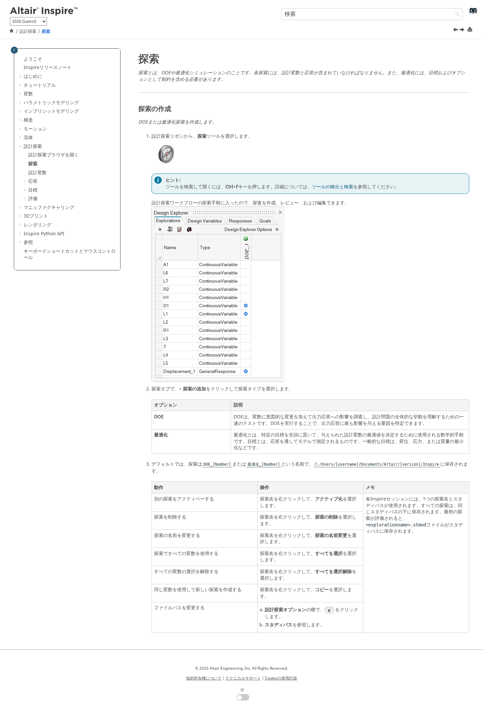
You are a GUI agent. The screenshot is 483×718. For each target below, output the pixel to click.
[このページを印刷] (470, 30)
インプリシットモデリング (51, 111)
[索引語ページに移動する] (471, 13)
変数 (28, 93)
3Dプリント (36, 216)
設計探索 (27, 32)
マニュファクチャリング (49, 207)
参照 (28, 242)
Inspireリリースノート (48, 67)
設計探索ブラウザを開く (53, 154)
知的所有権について (203, 678)
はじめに (33, 76)
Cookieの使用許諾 (281, 678)
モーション (35, 129)
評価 (32, 198)
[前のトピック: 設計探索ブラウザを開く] (456, 31)
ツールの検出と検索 (332, 186)
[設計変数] (462, 31)
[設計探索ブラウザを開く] (456, 31)
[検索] (456, 14)
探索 (46, 32)
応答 (32, 181)
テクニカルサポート (243, 678)
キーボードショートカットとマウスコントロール (70, 254)
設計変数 (37, 172)
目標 (32, 190)
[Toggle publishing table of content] (14, 50)
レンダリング (37, 224)
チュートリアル (40, 85)
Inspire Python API (44, 233)
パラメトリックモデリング (51, 102)
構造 (28, 120)
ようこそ (33, 59)
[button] (21, 59)
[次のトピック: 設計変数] (462, 31)
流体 (28, 137)
